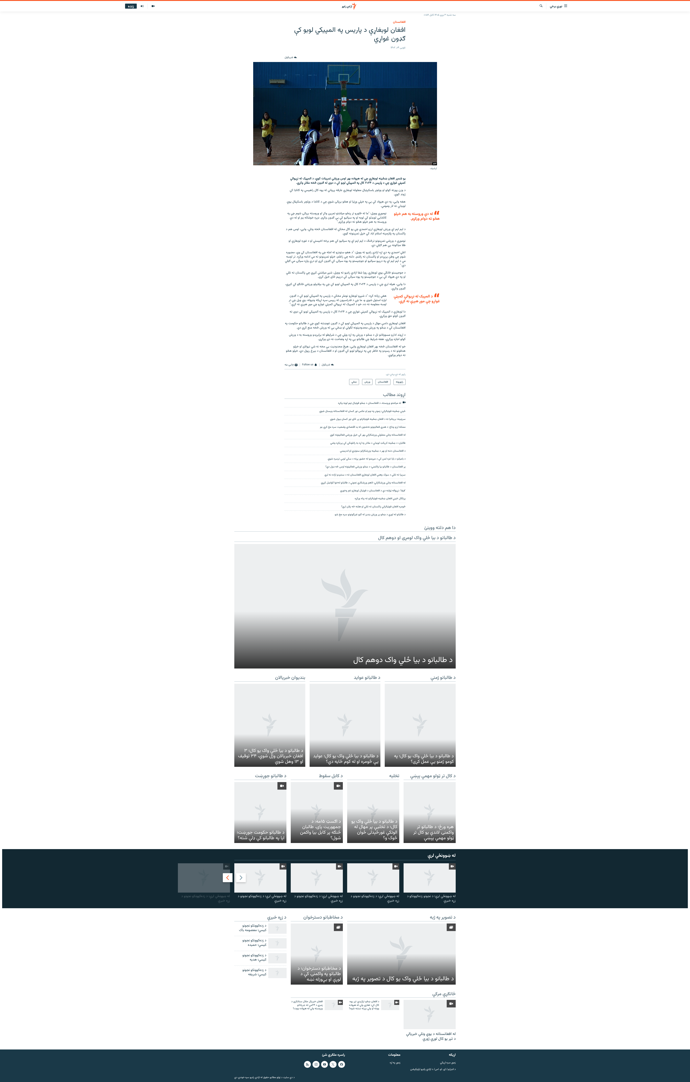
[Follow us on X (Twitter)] (333, 1064)
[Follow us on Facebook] (341, 1064)
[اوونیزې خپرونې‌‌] (142, 6)
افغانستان (399, 22)
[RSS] (307, 1064)
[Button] (291, 58)
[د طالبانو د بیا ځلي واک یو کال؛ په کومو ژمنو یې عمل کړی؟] (420, 725)
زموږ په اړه (395, 1063)
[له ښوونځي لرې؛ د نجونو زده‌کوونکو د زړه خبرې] (430, 878)
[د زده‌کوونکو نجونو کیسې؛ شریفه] (277, 973)
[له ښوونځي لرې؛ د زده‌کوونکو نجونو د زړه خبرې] (373, 878)
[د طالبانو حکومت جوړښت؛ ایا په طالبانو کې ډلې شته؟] (260, 812)
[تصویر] (153, 6)
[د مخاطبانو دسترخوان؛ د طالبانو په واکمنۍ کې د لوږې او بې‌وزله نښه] (317, 954)
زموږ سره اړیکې (448, 1063)
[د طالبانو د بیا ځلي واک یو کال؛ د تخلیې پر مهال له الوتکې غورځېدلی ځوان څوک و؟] (373, 812)
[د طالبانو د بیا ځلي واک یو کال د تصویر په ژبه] (401, 954)
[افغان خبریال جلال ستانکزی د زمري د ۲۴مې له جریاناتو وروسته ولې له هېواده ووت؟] (334, 1005)
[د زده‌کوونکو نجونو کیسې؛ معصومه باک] (277, 929)
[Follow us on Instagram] (315, 1064)
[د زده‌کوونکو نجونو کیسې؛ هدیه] (277, 958)
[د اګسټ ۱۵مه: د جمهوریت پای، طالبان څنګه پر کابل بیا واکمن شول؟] (317, 812)
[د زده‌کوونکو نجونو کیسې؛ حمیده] (277, 943)
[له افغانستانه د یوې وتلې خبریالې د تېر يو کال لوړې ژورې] (430, 1014)
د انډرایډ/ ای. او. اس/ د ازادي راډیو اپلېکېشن (433, 1069)
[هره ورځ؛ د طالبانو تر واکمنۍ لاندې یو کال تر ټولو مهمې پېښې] (430, 812)
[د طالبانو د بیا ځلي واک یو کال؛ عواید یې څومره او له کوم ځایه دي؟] (345, 725)
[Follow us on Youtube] (324, 1064)
